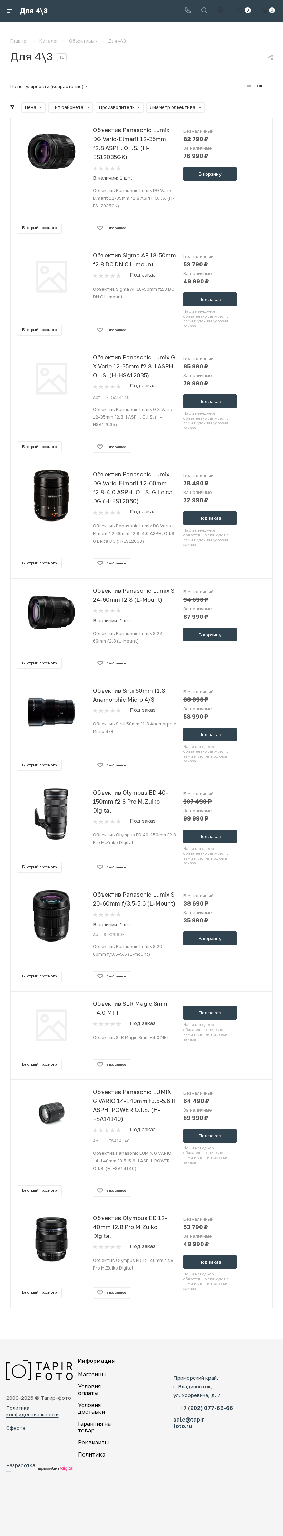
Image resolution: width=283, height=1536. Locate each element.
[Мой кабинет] (220, 11)
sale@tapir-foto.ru (189, 1425)
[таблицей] (270, 86)
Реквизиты (93, 1442)
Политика (91, 1454)
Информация (96, 1360)
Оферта (15, 1428)
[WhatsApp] (211, 1366)
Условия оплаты (89, 1389)
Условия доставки (91, 1408)
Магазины (92, 1374)
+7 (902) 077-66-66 (206, 1410)
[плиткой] (249, 86)
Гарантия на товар (94, 1427)
